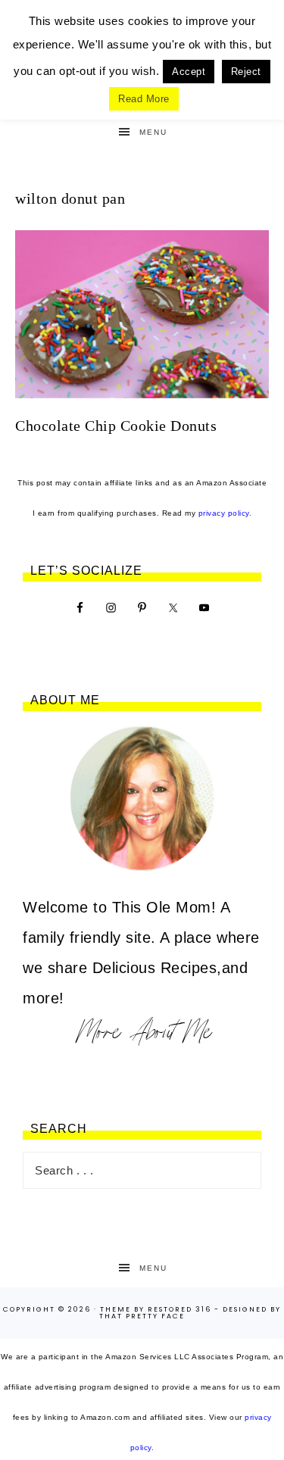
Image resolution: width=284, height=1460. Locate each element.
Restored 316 (179, 1309)
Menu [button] (153, 132)
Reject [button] (246, 71)
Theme (115, 1309)
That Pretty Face (142, 1316)
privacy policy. (225, 513)
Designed (245, 1309)
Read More (144, 99)
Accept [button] (188, 71)
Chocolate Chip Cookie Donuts (116, 425)
